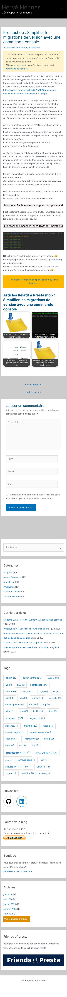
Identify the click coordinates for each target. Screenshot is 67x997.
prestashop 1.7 (46, 753)
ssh (44, 760)
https (24, 711)
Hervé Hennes (21, 7)
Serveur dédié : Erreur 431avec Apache (23, 642)
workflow (28, 773)
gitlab (10, 711)
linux (53, 711)
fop (46, 704)
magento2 (11, 726)
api (9, 685)
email (33, 704)
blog (21, 685)
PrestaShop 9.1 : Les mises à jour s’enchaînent (26, 629)
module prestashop (40, 732)
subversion (12, 767)
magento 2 (37, 718)
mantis (30, 725)
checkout (28, 691)
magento (14, 718)
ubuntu (43, 766)
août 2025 (8, 913)
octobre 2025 (10, 909)
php (35, 745)
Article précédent (33, 384)
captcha (11, 691)
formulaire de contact (16, 68)
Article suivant (33, 392)
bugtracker (38, 684)
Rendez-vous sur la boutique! (17, 871)
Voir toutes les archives (15, 919)
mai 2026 (8, 899)
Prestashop (34, 47)
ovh (22, 745)
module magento (14, 732)
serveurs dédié (26, 760)
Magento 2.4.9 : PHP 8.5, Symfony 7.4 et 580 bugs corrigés (32, 620)
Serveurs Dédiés (11, 591)
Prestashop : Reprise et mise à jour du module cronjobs (30, 647)
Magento (7, 572)
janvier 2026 (9, 904)
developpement (14, 704)
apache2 (53, 678)
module (48, 726)
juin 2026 (8, 894)
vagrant (11, 773)
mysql (49, 738)
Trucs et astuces (11, 596)
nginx (9, 745)
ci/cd (44, 691)
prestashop (17, 753)
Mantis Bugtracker (12, 577)
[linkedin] (22, 801)
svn (28, 767)
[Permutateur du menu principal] (61, 9)
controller (55, 698)
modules (12, 738)
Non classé (8, 582)
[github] (9, 801)
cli (56, 691)
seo (8, 760)
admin (11, 677)
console (37, 698)
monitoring (32, 739)
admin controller (32, 678)
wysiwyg (44, 773)
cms (23, 698)
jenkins (38, 711)
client (10, 698)
